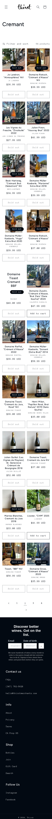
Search (9, 773)
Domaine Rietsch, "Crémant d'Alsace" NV (38, 77)
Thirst (30, 818)
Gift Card (11, 766)
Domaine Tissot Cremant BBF (13, 280)
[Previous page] (8, 603)
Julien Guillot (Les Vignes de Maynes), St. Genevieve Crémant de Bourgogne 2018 (13, 463)
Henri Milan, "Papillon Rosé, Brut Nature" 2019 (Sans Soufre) (38, 405)
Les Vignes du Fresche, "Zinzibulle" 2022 (14, 130)
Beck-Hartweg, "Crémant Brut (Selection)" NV (13, 183)
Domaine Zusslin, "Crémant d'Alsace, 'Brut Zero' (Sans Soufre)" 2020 (38, 295)
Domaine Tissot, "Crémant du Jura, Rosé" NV (14, 404)
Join (8, 759)
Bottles (10, 753)
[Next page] (26, 610)
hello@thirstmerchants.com (21, 693)
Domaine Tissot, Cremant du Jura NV (38, 458)
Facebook (11, 799)
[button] (6, 7)
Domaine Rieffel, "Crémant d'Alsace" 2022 (13, 349)
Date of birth (30, 641)
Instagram (11, 793)
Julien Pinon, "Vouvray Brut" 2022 (38, 129)
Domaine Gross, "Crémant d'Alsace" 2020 (38, 572)
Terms (9, 726)
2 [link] (25, 603)
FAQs (8, 679)
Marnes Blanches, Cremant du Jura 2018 (13, 518)
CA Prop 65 (12, 733)
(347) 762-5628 (14, 686)
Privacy (10, 720)
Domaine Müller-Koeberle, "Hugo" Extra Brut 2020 (14, 238)
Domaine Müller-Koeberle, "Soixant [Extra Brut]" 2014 (38, 349)
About (9, 713)
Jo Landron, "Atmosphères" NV (14, 76)
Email (11, 641)
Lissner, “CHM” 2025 (38, 515)
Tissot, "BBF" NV (14, 569)
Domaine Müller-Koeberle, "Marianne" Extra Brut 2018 (38, 183)
